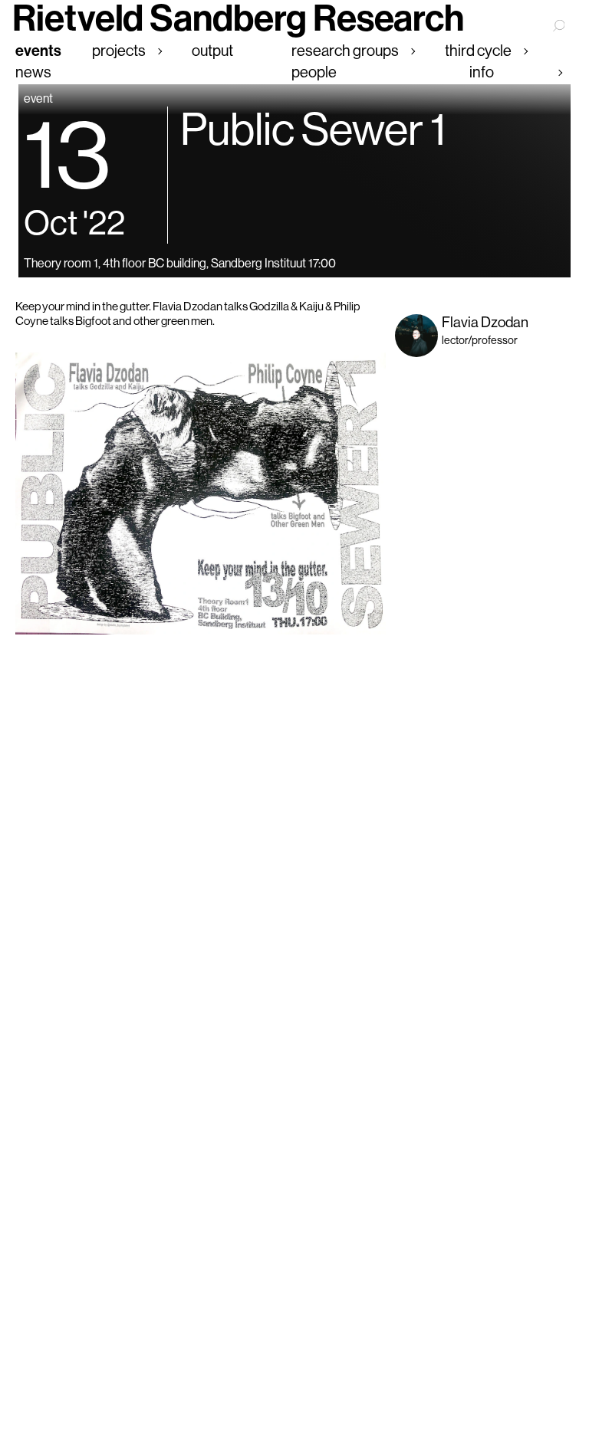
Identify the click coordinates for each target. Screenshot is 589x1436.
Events (38, 50)
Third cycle (478, 50)
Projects (119, 50)
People (314, 71)
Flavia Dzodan (485, 322)
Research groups (345, 50)
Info (481, 71)
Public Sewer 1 (313, 129)
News (33, 71)
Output (212, 50)
